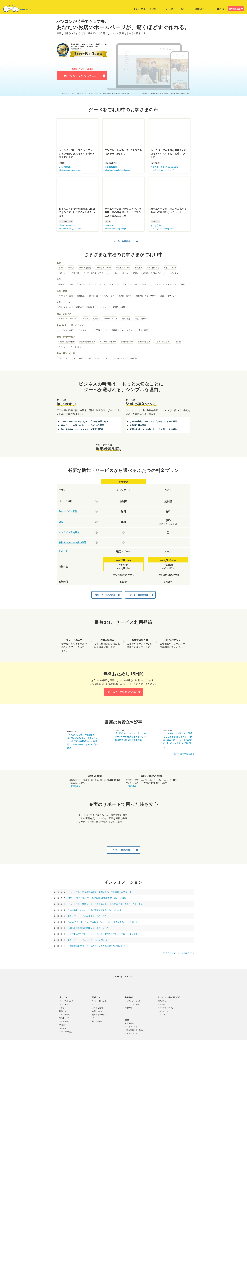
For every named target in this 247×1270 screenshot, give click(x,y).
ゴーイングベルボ (67, 225)
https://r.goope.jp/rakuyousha (162, 228)
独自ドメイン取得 (68, 511)
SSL (61, 521)
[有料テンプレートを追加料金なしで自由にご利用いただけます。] (96, 542)
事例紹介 (62, 1032)
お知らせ (192, 8)
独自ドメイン (64, 1025)
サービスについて (66, 1008)
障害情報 (128, 1015)
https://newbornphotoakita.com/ (117, 170)
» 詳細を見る (74, 785)
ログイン (221, 8)
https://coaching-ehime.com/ (162, 170)
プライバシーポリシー (167, 1015)
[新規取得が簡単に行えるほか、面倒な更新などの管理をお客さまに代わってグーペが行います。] (96, 511)
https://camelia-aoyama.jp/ (115, 228)
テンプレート (148, 8)
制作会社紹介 (97, 1029)
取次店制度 (129, 1030)
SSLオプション (65, 1029)
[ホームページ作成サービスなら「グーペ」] (15, 9)
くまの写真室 (111, 166)
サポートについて (99, 1008)
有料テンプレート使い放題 (72, 542)
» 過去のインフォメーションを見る (178, 952)
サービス (162, 8)
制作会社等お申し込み (134, 1037)
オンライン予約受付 (69, 532)
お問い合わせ (97, 1018)
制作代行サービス (99, 1022)
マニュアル (96, 1011)
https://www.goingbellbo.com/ (70, 228)
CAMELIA (109, 225)
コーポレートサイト (118, 1116)
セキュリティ (163, 1018)
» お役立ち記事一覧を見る (181, 753)
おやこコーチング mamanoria (164, 166)
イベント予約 (64, 1022)
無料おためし (235, 8)
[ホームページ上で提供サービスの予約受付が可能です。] (96, 532)
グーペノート (97, 1025)
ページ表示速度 (65, 1039)
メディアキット (131, 1041)
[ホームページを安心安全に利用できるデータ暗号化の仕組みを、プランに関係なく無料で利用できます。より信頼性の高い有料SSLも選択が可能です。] (96, 522)
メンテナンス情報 (132, 1011)
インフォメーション (133, 1008)
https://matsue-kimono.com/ (70, 170)
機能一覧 (62, 1018)
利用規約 (161, 1011)
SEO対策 (63, 1035)
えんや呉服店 (65, 166)
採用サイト (132, 1116)
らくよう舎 (156, 225)
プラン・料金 (132, 8)
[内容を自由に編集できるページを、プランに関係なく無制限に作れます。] (96, 501)
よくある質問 (97, 1015)
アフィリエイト (131, 1034)
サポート (177, 8)
